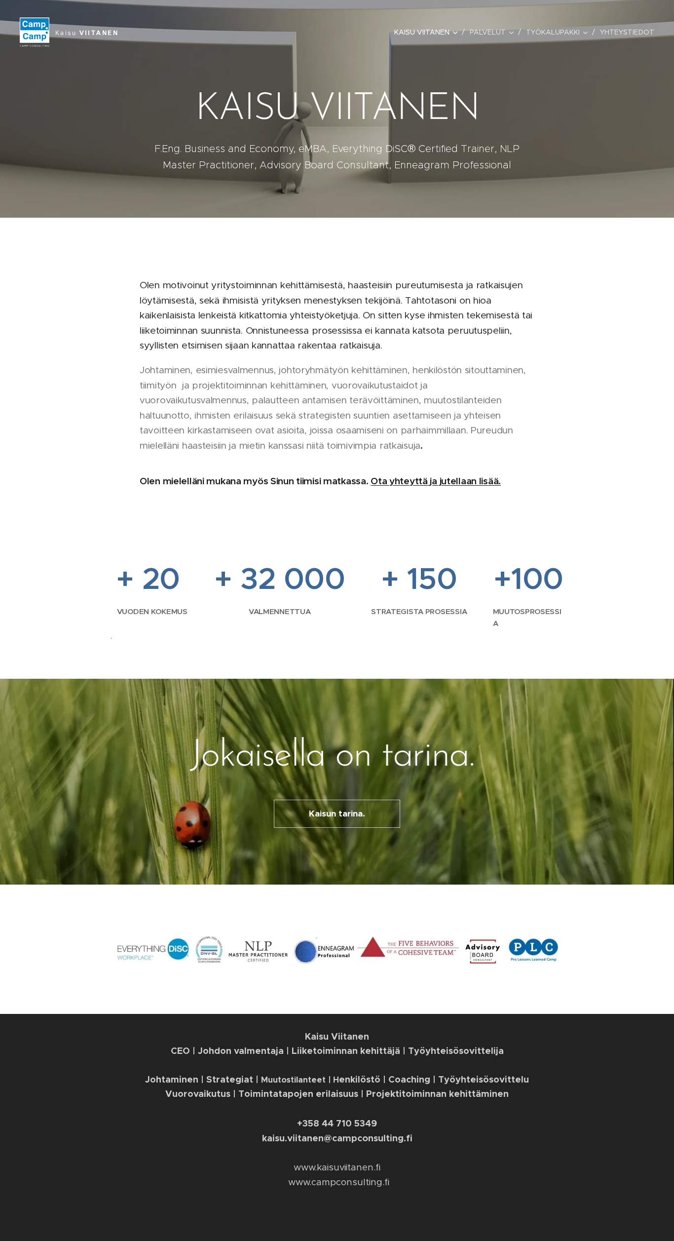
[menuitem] (428, 32)
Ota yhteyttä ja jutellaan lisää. (436, 481)
